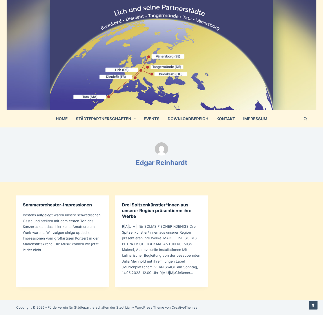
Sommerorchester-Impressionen (57, 205)
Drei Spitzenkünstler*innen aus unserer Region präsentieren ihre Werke (156, 210)
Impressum (255, 118)
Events (152, 118)
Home (62, 118)
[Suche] (305, 118)
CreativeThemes (184, 307)
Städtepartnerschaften (103, 118)
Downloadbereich (188, 118)
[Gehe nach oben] (313, 305)
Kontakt (225, 118)
